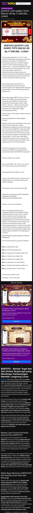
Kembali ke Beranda (7, 8)
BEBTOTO (4, 379)
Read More (16, 321)
